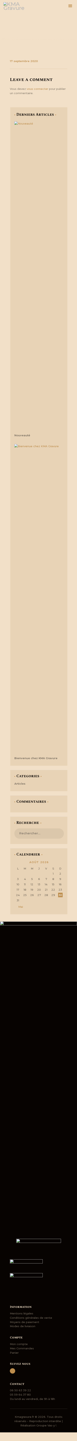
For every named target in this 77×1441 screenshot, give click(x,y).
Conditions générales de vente (31, 1317)
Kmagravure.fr (24, 1416)
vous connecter (37, 88)
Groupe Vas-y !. (46, 1425)
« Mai (19, 906)
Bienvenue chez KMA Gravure (35, 758)
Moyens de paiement (24, 1322)
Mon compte (19, 1344)
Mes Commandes (22, 1348)
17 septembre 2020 (24, 61)
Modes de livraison (22, 1326)
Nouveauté (22, 435)
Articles (19, 783)
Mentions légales (21, 1313)
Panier (14, 1352)
